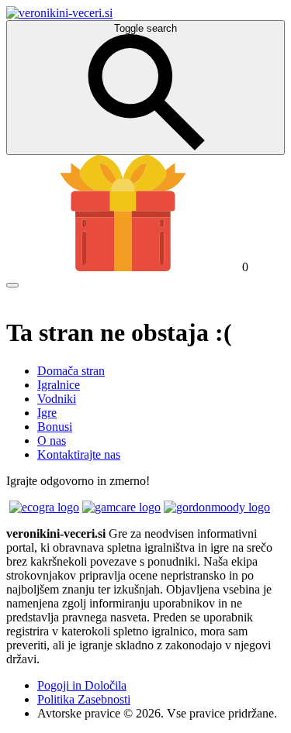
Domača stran (71, 370)
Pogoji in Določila (81, 685)
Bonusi (54, 426)
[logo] (59, 12)
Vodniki (56, 398)
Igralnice (58, 384)
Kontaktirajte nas (78, 454)
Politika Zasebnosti (83, 699)
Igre (47, 412)
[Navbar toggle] (12, 285)
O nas (51, 440)
